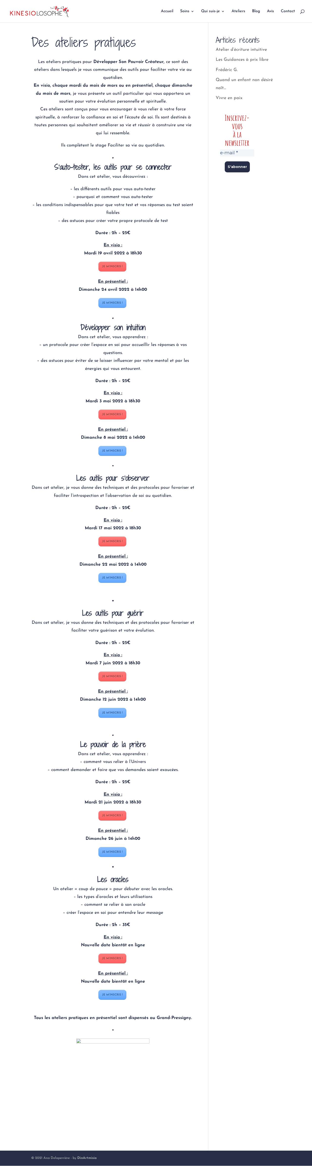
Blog (256, 11)
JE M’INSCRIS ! (112, 266)
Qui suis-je (210, 11)
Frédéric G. (227, 70)
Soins (184, 11)
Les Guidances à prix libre (242, 60)
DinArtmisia (87, 1158)
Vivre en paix (229, 98)
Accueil (167, 11)
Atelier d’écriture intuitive (241, 50)
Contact (288, 11)
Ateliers (238, 11)
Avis (270, 11)
